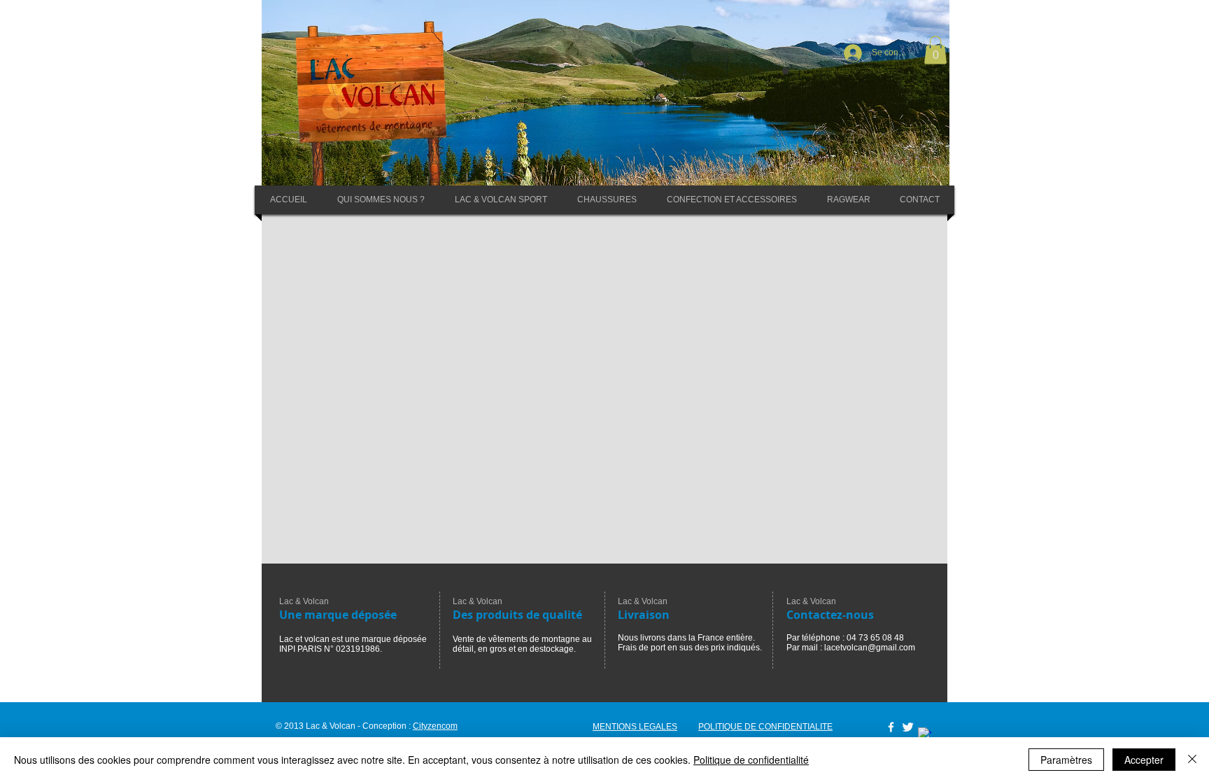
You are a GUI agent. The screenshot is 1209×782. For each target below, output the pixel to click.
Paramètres (1066, 760)
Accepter (1144, 760)
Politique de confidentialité (751, 760)
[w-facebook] (891, 727)
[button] (935, 50)
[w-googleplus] (924, 734)
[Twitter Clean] (907, 727)
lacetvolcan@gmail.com (869, 647)
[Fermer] (1192, 759)
